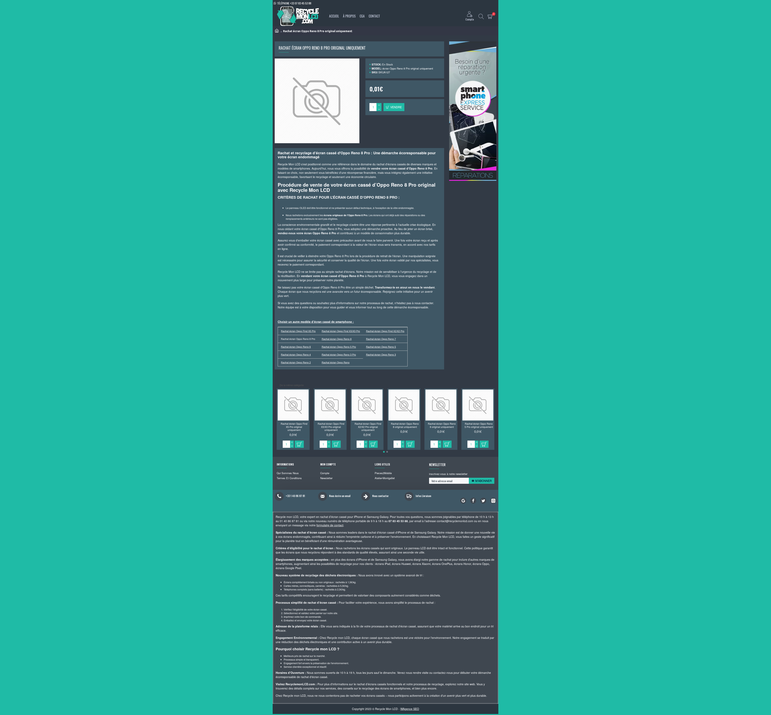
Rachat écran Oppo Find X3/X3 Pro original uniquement (331, 427)
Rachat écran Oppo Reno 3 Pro (339, 354)
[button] (384, 452)
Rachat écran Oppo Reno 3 (381, 354)
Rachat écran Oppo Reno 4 (296, 354)
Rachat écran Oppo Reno (336, 362)
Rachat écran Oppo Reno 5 (381, 346)
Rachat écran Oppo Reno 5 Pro (339, 346)
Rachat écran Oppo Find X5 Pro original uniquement (294, 427)
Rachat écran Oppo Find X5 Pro (298, 331)
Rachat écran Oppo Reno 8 (337, 339)
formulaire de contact (329, 525)
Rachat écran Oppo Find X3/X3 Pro (341, 331)
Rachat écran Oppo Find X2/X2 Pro (385, 331)
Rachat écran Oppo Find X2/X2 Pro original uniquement (368, 427)
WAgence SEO (409, 709)
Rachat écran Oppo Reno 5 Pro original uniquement (479, 425)
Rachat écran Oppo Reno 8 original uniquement (405, 425)
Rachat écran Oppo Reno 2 (296, 362)
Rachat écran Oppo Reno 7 (381, 339)
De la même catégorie (292, 385)
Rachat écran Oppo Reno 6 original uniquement (442, 425)
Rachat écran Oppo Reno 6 (296, 346)
